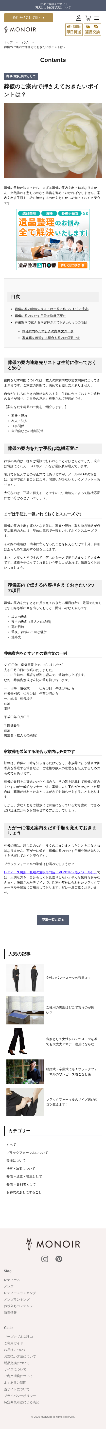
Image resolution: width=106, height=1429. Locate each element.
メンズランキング (17, 1299)
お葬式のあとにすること (24, 1192)
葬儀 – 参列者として (21, 1184)
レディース (12, 1280)
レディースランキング (20, 1293)
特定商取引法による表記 (21, 1402)
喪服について (16, 1160)
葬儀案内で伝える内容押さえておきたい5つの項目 (51, 322)
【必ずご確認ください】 (53, 3)
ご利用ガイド (13, 1343)
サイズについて (15, 1369)
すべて (11, 1144)
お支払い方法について (20, 1356)
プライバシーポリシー (20, 1396)
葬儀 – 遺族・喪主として (24, 1176)
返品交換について (17, 1363)
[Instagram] (44, 1259)
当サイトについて (17, 1389)
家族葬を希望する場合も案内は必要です (51, 338)
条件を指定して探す (29, 17)
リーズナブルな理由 (18, 1336)
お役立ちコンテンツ (18, 1306)
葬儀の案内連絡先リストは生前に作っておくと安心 (51, 309)
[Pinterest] (58, 1259)
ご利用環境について (18, 1376)
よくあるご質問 (15, 1382)
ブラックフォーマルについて (27, 1152)
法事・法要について (20, 1168)
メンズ (9, 1286)
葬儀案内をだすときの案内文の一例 (47, 331)
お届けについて (15, 1350)
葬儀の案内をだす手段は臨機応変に (40, 316)
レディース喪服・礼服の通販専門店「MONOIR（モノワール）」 (50, 872)
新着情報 (10, 1312)
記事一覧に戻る (53, 920)
